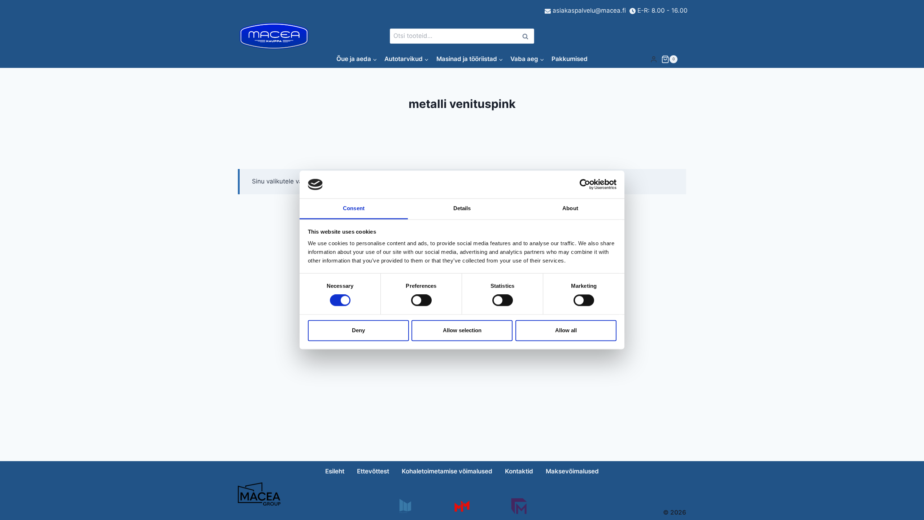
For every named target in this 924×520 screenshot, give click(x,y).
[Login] (653, 59)
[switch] (421, 300)
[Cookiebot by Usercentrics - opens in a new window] (584, 184)
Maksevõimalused (572, 471)
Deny (358, 330)
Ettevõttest (373, 471)
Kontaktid (519, 471)
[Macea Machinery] (461, 506)
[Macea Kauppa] (404, 506)
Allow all (566, 330)
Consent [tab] (354, 208)
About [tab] (570, 208)
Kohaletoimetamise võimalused (447, 471)
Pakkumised (570, 58)
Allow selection (462, 330)
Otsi (526, 36)
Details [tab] (462, 208)
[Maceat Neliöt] (518, 506)
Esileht (334, 471)
